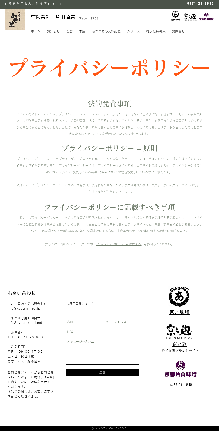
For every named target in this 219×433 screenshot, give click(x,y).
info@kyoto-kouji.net (25, 322)
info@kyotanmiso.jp (24, 308)
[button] (133, 31)
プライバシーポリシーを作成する (118, 244)
